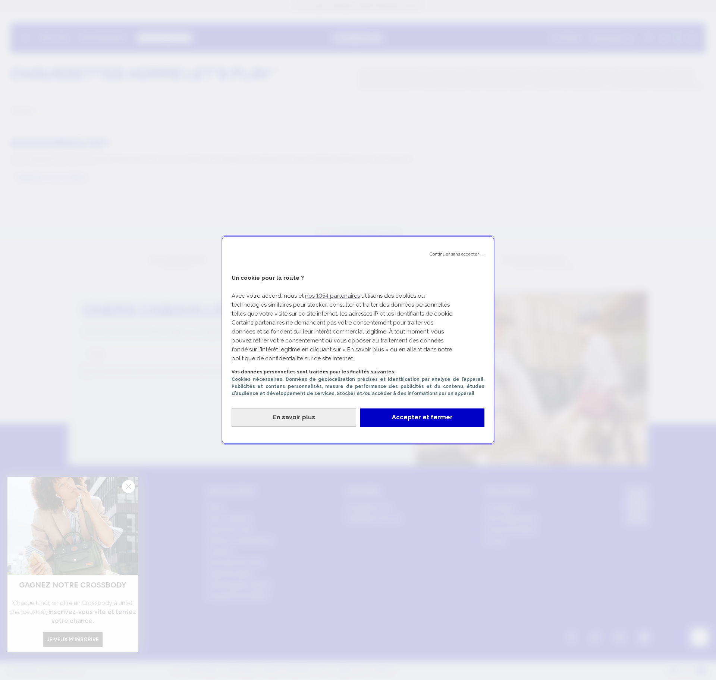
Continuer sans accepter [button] (457, 254)
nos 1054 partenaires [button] (332, 295)
